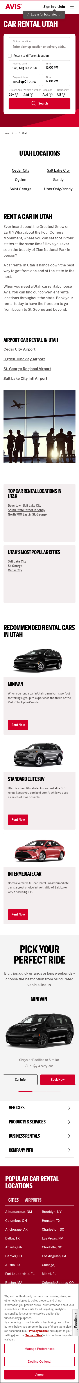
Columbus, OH (16, 1220)
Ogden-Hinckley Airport (24, 359)
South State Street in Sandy (26, 510)
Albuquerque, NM (18, 1212)
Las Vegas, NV (52, 1238)
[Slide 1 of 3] (25, 1091)
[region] (39, 1333)
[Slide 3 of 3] (54, 1091)
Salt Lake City (17, 561)
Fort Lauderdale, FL (20, 1274)
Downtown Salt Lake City (24, 506)
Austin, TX (12, 1265)
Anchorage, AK (16, 1229)
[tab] (15, 1200)
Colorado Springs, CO (58, 1282)
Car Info (20, 1080)
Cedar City (15, 570)
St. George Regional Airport (27, 368)
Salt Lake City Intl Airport (25, 378)
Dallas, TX (12, 1238)
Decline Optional (39, 1361)
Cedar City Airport (20, 349)
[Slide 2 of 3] (39, 1091)
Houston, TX (51, 1220)
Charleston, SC (53, 1229)
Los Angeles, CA (54, 1256)
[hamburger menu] (72, 6)
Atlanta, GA (13, 1247)
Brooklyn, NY (52, 1212)
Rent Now (18, 725)
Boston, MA (13, 1282)
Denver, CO (13, 1256)
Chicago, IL (50, 1265)
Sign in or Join (54, 6)
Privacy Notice (38, 1331)
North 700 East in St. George (27, 514)
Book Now (58, 1080)
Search (43, 103)
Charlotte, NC (52, 1247)
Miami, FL (49, 1274)
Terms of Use (33, 1335)
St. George (15, 566)
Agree (39, 1374)
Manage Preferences (39, 1348)
